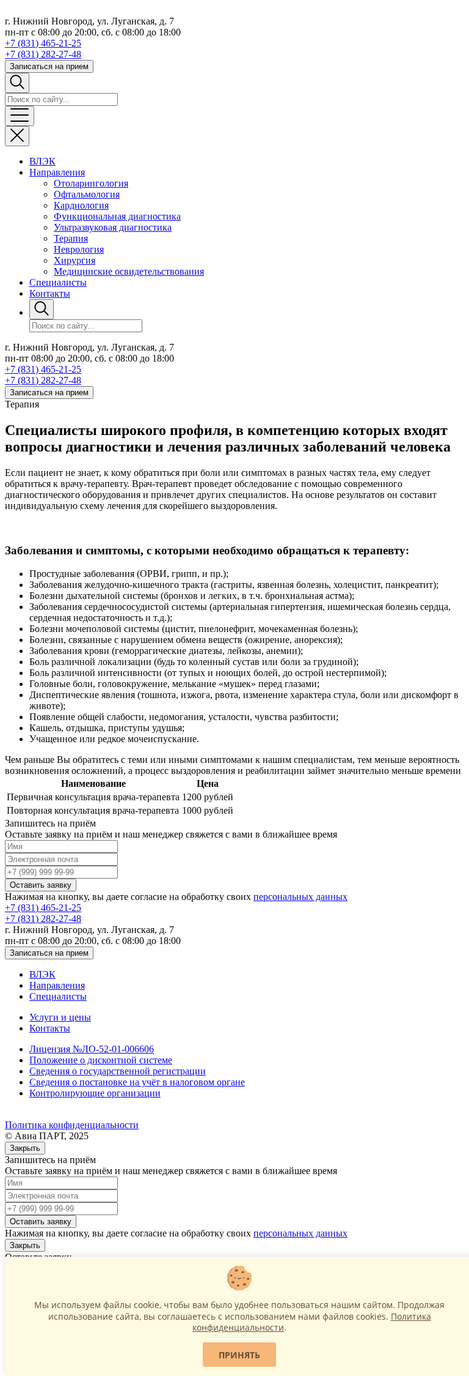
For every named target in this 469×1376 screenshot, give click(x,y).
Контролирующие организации (95, 1093)
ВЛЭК (42, 161)
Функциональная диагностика (117, 216)
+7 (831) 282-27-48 (43, 54)
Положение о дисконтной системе (100, 1060)
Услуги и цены (60, 1017)
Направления (57, 172)
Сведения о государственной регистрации (117, 1071)
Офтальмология (87, 194)
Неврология (79, 249)
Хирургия (74, 260)
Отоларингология (91, 183)
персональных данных (300, 896)
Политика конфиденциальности (72, 1125)
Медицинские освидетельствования (129, 271)
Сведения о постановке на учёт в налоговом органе (137, 1082)
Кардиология (81, 205)
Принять (239, 1355)
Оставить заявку (40, 885)
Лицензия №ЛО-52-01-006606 (91, 1049)
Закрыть (25, 1148)
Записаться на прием (49, 66)
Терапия (71, 238)
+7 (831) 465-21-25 (43, 43)
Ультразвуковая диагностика (113, 227)
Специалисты (58, 282)
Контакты (49, 293)
